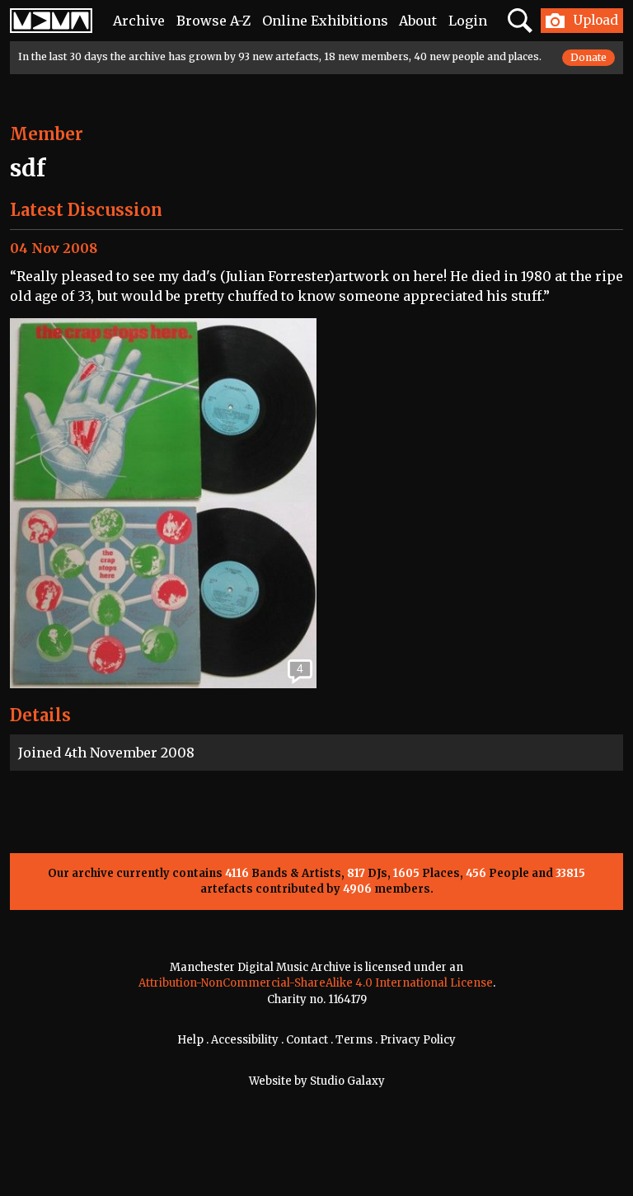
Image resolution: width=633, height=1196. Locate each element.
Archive (139, 20)
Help (190, 1040)
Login (467, 20)
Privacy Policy (418, 1040)
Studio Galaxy (347, 1081)
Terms (354, 1040)
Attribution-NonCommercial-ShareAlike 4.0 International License (315, 983)
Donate (588, 57)
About (418, 20)
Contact (307, 1040)
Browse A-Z (213, 20)
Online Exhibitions (325, 20)
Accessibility (245, 1040)
